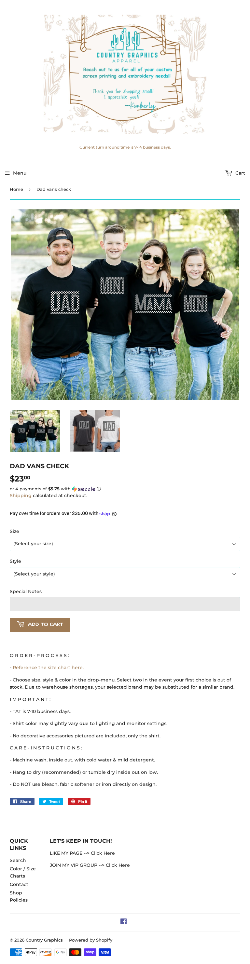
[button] (125, 489)
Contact (19, 884)
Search (18, 860)
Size (14, 531)
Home (16, 189)
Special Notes (26, 591)
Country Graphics (44, 940)
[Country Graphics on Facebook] (123, 922)
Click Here (103, 853)
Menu (19, 173)
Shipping (21, 495)
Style (15, 561)
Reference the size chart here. (48, 667)
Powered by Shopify (90, 940)
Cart (239, 173)
